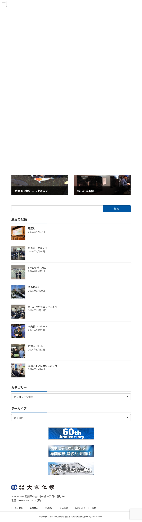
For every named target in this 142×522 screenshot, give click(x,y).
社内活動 (64, 508)
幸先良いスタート (37, 326)
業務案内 (34, 508)
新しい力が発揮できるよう (42, 306)
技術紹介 (49, 508)
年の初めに (34, 287)
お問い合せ (80, 508)
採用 (94, 508)
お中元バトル (35, 346)
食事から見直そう (37, 248)
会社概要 (19, 508)
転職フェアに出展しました (42, 365)
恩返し (31, 228)
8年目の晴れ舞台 (37, 267)
